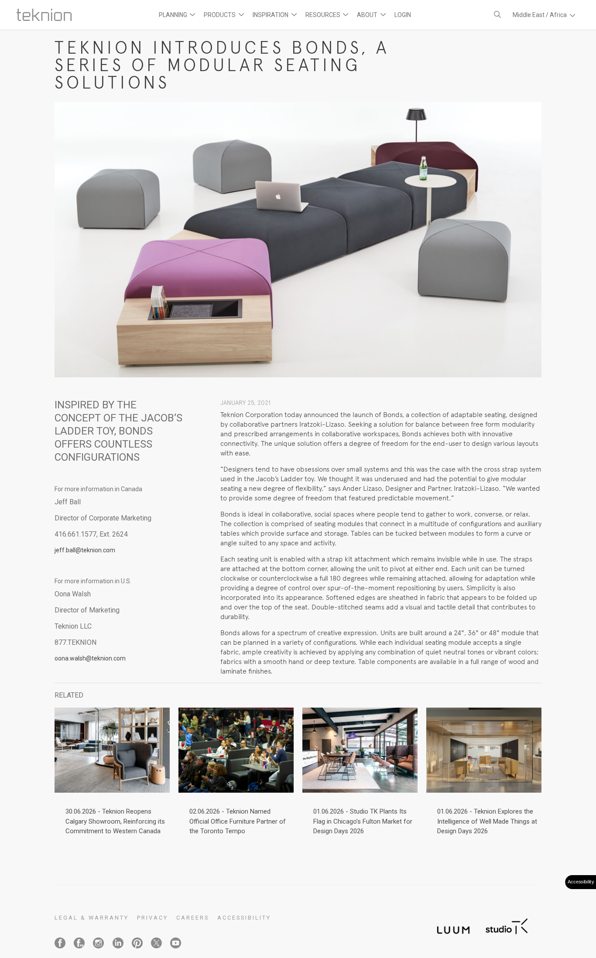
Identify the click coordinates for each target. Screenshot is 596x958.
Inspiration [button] (271, 14)
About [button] (368, 14)
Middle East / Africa (540, 14)
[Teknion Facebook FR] (79, 942)
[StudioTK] (506, 925)
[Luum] (451, 925)
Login (402, 14)
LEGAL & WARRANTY (92, 917)
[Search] (497, 14)
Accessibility (244, 917)
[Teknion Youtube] (175, 942)
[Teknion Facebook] (60, 942)
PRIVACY (152, 917)
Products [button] (220, 14)
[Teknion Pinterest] (137, 942)
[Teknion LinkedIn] (118, 942)
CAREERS (192, 917)
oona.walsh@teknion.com (90, 658)
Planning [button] (173, 14)
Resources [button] (323, 14)
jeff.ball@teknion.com (85, 550)
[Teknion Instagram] (98, 942)
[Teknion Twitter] (156, 942)
